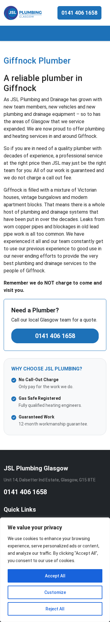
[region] (55, 569)
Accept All (55, 575)
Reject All (55, 608)
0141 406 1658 (79, 13)
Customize (55, 592)
